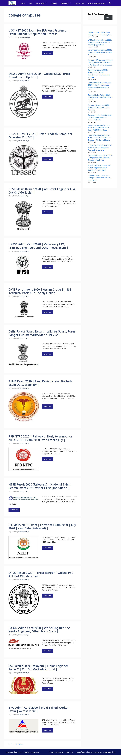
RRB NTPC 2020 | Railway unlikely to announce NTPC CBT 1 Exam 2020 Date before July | (40, 438)
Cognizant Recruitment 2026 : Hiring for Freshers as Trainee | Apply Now (99, 177)
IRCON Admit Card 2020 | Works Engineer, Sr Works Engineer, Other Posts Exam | (39, 629)
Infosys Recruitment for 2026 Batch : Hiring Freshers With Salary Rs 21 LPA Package (98, 127)
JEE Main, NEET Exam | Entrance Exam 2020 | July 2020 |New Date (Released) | (42, 526)
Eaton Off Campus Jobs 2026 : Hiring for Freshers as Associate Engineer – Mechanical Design (99, 137)
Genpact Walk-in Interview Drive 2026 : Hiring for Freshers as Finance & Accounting (100, 147)
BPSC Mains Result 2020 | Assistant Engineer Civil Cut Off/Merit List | (42, 190)
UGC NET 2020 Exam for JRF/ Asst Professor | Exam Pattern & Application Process (39, 32)
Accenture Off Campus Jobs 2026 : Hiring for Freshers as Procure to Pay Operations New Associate (100, 62)
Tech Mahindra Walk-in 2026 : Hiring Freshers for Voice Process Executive (100, 97)
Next (20, 744)
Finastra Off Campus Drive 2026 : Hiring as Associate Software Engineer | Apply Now (100, 157)
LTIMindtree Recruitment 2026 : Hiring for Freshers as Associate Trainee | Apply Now (100, 42)
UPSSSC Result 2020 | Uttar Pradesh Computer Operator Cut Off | (40, 135)
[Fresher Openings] (12, 3)
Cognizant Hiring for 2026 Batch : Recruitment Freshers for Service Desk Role (100, 117)
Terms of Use (80, 752)
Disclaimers (59, 752)
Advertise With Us (109, 752)
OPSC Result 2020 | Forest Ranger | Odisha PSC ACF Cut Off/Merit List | (41, 574)
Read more (47, 53)
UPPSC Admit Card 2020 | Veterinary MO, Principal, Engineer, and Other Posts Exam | (38, 246)
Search (108, 17)
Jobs (30, 3)
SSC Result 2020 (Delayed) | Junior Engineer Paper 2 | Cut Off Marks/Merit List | (38, 667)
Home (23, 3)
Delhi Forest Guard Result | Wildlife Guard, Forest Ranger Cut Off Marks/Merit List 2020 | (42, 333)
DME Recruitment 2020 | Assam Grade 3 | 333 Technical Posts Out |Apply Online (40, 291)
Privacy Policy (69, 752)
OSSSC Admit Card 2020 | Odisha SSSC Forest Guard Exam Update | (39, 75)
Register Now (79, 3)
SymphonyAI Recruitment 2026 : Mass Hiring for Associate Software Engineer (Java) (100, 167)
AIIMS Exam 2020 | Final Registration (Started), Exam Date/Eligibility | (40, 383)
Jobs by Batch (40, 3)
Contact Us (98, 752)
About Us (89, 752)
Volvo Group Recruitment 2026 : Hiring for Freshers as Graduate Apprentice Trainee (100, 52)
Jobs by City (65, 3)
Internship (54, 3)
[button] (109, 3)
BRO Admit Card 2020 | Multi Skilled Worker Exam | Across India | (39, 709)
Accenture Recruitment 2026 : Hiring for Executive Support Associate (99, 107)
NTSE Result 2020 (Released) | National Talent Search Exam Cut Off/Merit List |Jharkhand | (40, 486)
